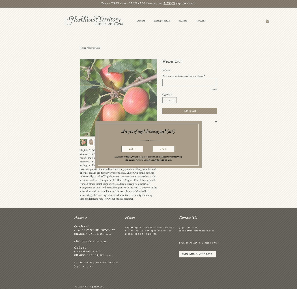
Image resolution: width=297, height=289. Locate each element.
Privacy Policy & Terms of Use (157, 160)
